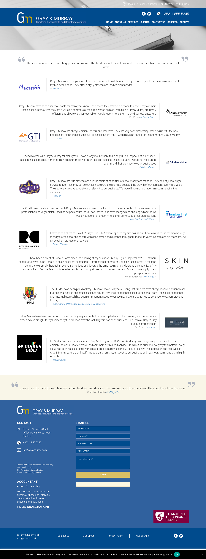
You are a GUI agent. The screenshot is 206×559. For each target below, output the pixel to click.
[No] (202, 554)
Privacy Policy (115, 535)
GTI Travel (57, 138)
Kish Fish (57, 196)
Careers (172, 22)
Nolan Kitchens (147, 117)
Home (109, 22)
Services (133, 22)
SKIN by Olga (148, 276)
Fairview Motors (146, 167)
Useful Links (142, 535)
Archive (184, 22)
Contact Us (158, 22)
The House (149, 327)
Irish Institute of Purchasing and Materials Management (79, 304)
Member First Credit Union (142, 219)
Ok (177, 554)
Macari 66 (57, 88)
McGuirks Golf (59, 360)
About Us (120, 22)
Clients (144, 22)
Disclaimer (88, 535)
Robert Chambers (61, 244)
